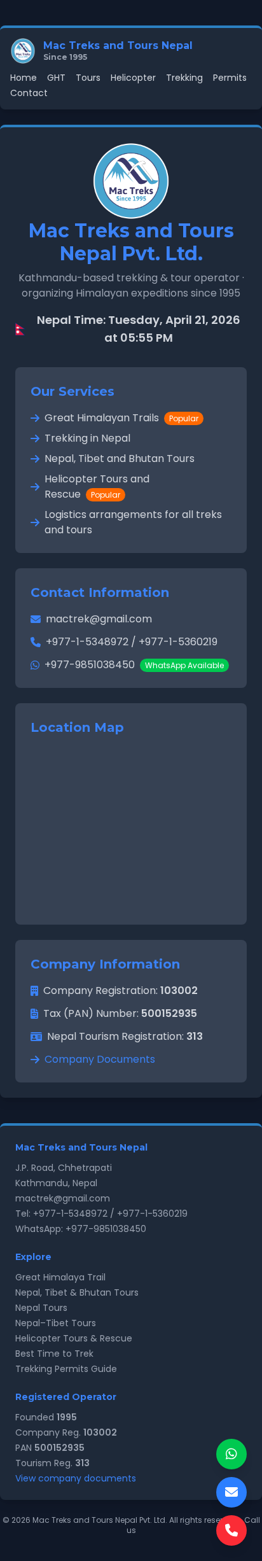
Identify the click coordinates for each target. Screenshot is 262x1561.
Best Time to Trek (54, 1353)
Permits (230, 77)
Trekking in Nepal (87, 438)
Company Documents (100, 1059)
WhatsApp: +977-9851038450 (80, 1228)
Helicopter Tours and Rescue (97, 486)
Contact (29, 93)
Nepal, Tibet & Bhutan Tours (77, 1292)
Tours (88, 77)
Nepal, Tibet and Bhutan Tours (120, 458)
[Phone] (231, 1530)
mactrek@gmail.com (99, 619)
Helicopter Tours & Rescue (73, 1338)
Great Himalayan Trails (121, 417)
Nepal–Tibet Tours (55, 1323)
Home (23, 77)
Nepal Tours (41, 1307)
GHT (56, 77)
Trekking (184, 77)
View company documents (75, 1478)
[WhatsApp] (231, 1454)
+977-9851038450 (134, 664)
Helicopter (133, 77)
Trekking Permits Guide (66, 1368)
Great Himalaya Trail (60, 1277)
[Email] (231, 1492)
